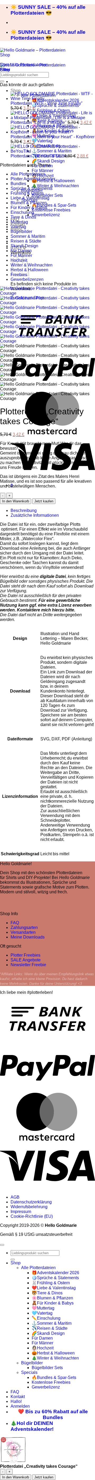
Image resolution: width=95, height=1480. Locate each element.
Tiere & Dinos (23, 217)
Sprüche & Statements (32, 188)
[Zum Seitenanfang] (2, 1245)
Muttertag (19, 222)
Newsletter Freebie (28, 964)
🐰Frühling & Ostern (51, 1283)
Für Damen (21, 250)
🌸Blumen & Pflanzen (52, 1298)
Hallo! (16, 1401)
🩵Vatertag (42, 141)
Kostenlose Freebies (51, 210)
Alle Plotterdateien (29, 64)
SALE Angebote (26, 960)
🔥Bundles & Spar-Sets (54, 205)
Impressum (21, 1211)
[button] (5, 69)
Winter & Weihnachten (32, 265)
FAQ (15, 922)
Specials (29, 1372)
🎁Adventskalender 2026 (55, 1272)
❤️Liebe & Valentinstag (54, 1288)
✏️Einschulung (46, 1318)
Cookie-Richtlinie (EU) (32, 1216)
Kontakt (18, 1396)
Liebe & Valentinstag (30, 198)
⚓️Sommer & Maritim (52, 1323)
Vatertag (18, 226)
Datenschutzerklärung (31, 1202)
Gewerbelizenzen (27, 279)
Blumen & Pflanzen (29, 203)
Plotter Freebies (25, 955)
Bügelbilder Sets (47, 195)
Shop (16, 90)
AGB (15, 1197)
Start (4, 64)
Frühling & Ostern (27, 193)
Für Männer (42, 170)
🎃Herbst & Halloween (53, 1353)
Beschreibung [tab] (24, 510)
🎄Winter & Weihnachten (55, 186)
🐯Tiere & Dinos (47, 1293)
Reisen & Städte (26, 241)
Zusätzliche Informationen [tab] (35, 515)
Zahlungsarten (24, 927)
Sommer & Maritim (28, 236)
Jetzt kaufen (43, 501)
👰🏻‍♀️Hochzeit (43, 1348)
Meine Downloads (28, 937)
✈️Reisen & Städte (50, 1328)
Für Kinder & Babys (29, 207)
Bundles (18, 183)
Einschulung (22, 212)
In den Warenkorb (15, 501)
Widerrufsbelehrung (29, 1206)
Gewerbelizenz (46, 214)
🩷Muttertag (43, 1308)
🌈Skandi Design (48, 161)
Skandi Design (24, 246)
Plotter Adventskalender (33, 179)
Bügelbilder (21, 231)
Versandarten (23, 932)
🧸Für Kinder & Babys (53, 1303)
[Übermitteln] (2, 81)
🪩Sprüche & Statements (55, 1277)
